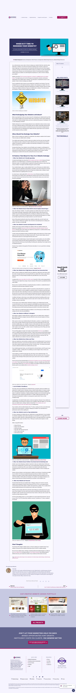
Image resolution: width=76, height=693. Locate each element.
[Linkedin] (42, 676)
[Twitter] (39, 676)
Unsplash (40, 206)
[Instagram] (33, 676)
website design (30, 174)
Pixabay (44, 459)
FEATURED (32, 615)
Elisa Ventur (34, 206)
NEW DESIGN (17, 616)
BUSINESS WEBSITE (34, 614)
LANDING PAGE (53, 615)
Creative (12, 615)
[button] (56, 272)
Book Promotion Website (20, 614)
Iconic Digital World (27, 363)
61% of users (40, 330)
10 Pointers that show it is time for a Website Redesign (25, 49)
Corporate (59, 614)
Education (22, 615)
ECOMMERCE (16, 615)
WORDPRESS (22, 616)
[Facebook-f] (36, 676)
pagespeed (33, 384)
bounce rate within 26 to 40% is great (26, 279)
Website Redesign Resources (59, 59)
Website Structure (15, 558)
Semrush (39, 268)
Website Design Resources (48, 59)
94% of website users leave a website (35, 160)
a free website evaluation (35, 552)
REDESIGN (43, 615)
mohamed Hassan (37, 459)
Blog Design (13, 614)
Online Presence (34, 59)
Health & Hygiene (37, 615)
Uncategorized (40, 59)
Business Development (27, 59)
